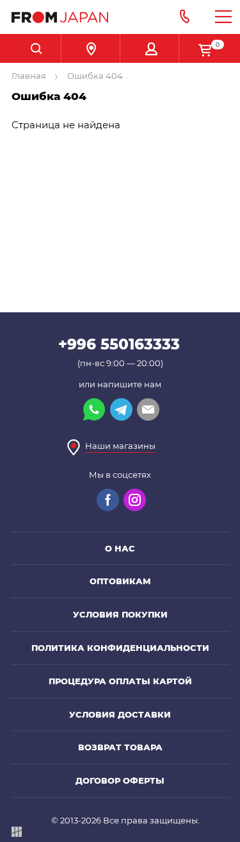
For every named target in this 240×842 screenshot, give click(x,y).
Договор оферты (120, 780)
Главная (30, 76)
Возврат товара (120, 747)
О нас (120, 548)
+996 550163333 (119, 344)
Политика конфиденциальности (120, 648)
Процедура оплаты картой (120, 681)
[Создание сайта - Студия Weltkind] (17, 834)
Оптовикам (120, 581)
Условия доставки (120, 714)
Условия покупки (120, 614)
